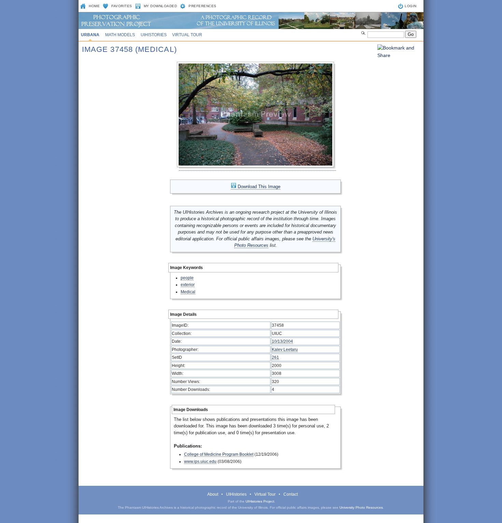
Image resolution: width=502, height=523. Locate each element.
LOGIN (411, 6)
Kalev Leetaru (285, 349)
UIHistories (154, 35)
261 (275, 357)
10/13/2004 (282, 341)
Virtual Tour (187, 35)
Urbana (90, 35)
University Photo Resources (361, 507)
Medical (188, 291)
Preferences (203, 6)
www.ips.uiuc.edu (200, 461)
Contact (290, 494)
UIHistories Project (260, 501)
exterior (188, 284)
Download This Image (258, 186)
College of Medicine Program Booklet (218, 454)
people (187, 277)
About (212, 494)
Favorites (121, 6)
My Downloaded (160, 6)
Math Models (120, 35)
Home (94, 6)
